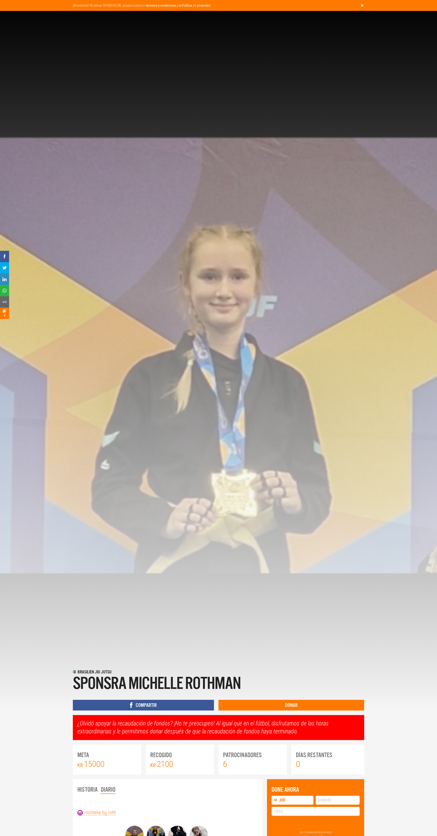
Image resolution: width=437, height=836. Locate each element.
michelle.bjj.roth (100, 812)
